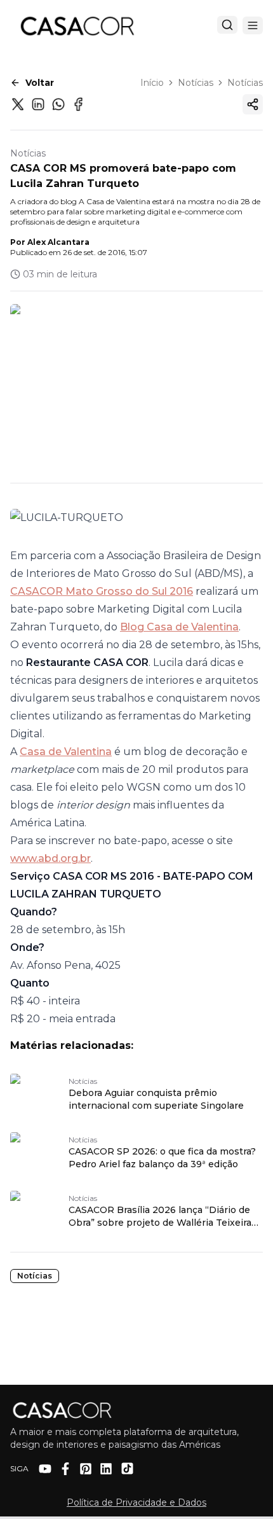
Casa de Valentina (66, 752)
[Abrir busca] (227, 25)
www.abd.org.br (50, 858)
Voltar (39, 82)
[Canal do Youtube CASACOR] (45, 1468)
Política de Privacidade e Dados (136, 1502)
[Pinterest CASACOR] (85, 1468)
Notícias (195, 82)
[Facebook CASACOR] (65, 1468)
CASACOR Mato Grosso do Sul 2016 (101, 591)
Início (152, 82)
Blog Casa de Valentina (179, 627)
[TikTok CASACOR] (127, 1468)
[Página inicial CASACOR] (76, 25)
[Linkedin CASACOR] (106, 1468)
